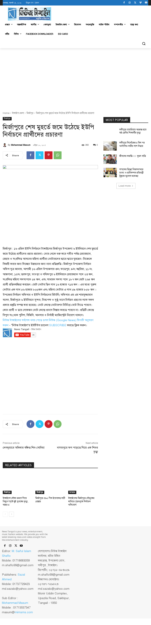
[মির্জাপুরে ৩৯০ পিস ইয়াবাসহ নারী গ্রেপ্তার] (50, 483)
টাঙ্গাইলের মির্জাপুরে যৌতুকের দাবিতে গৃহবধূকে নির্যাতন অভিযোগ (81, 501)
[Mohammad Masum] (5, 145)
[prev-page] (5, 514)
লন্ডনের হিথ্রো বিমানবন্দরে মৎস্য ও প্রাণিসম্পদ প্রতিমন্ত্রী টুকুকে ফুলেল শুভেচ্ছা (131, 172)
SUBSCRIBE (57, 325)
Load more (125, 185)
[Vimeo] (140, 3)
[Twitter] (135, 3)
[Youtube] (146, 3)
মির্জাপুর (30, 113)
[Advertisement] (75, 77)
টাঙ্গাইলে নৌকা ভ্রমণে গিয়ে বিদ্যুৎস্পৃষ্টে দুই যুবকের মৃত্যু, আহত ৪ (15, 501)
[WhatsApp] (58, 155)
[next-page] (11, 514)
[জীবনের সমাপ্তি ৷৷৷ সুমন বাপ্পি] (110, 159)
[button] (143, 43)
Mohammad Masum (20, 145)
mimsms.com (24, 612)
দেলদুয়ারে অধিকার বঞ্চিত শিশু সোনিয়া (23, 447)
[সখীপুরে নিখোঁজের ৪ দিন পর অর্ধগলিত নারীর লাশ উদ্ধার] (110, 146)
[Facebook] (124, 3)
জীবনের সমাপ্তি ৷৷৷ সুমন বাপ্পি (132, 156)
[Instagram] (129, 3)
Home (6, 113)
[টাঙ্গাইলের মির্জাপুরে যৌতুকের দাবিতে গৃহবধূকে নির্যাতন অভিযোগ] (83, 483)
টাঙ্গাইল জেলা (18, 113)
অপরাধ (72, 492)
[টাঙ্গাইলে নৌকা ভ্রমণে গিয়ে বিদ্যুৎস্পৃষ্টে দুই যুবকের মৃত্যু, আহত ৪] (17, 483)
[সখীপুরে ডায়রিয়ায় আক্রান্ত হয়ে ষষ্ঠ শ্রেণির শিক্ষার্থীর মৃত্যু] (110, 132)
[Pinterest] (48, 155)
